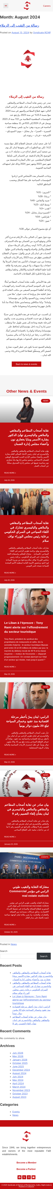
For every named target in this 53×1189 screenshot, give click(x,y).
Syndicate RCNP (42, 32)
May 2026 (17, 1056)
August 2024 (19, 1073)
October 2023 (20, 1093)
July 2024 (17, 1076)
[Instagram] (29, 1177)
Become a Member (26, 1162)
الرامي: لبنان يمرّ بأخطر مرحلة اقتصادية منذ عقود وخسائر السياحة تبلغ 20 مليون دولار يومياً (27, 721)
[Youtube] (33, 1177)
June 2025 (18, 1066)
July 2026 (17, 1052)
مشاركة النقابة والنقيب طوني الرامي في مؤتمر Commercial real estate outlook (29, 891)
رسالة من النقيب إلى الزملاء (19, 25)
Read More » (10, 473)
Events (16, 1111)
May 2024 (17, 1080)
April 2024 (18, 1083)
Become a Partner (26, 1169)
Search (3, 951)
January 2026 (19, 1059)
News (14, 944)
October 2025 (20, 1063)
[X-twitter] (24, 1177)
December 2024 (21, 1069)
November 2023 (21, 1090)
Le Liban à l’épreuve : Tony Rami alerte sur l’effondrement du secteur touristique (26, 627)
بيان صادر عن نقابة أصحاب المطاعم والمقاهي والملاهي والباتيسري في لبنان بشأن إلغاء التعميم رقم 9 (27, 809)
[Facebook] (19, 1177)
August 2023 (19, 1097)
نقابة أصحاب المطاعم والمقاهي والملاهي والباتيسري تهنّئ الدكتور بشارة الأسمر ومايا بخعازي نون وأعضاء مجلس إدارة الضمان (28, 437)
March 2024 (18, 1086)
